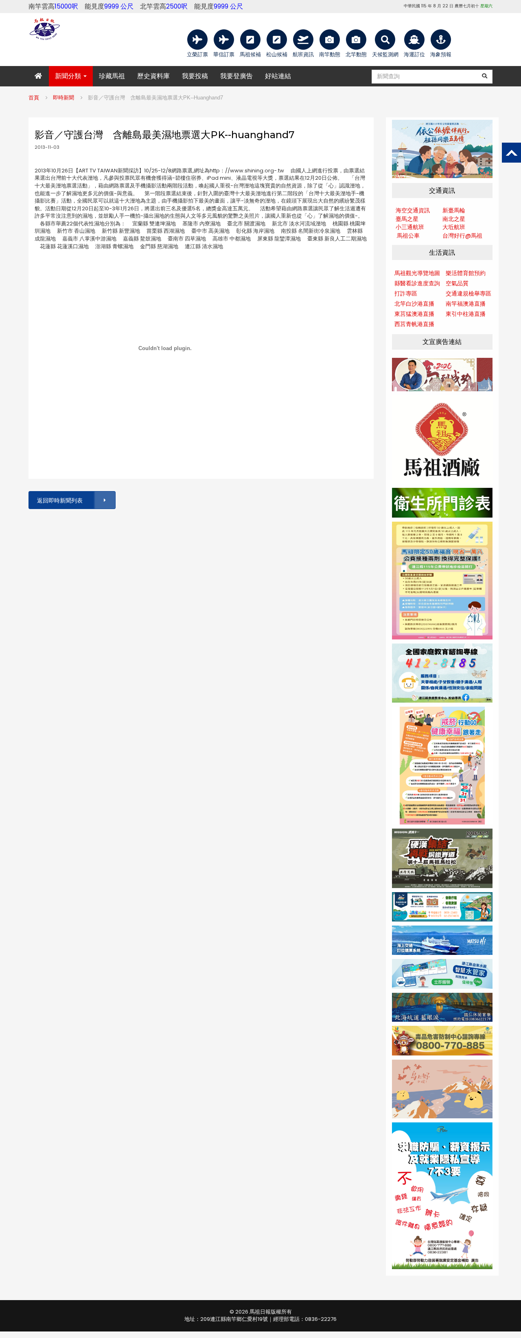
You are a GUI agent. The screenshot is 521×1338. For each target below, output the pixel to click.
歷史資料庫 (153, 76)
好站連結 (278, 76)
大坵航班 (453, 227)
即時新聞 (63, 98)
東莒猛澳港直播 (414, 314)
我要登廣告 (236, 76)
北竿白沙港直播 (414, 304)
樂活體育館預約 (466, 273)
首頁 (33, 98)
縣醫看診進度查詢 (417, 283)
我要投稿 (195, 76)
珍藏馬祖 (112, 76)
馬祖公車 (408, 235)
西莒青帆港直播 (414, 324)
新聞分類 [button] (69, 76)
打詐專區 (405, 293)
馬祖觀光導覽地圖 (417, 273)
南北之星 (453, 219)
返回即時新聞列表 (60, 500)
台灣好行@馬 (459, 235)
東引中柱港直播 (466, 314)
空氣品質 (457, 283)
